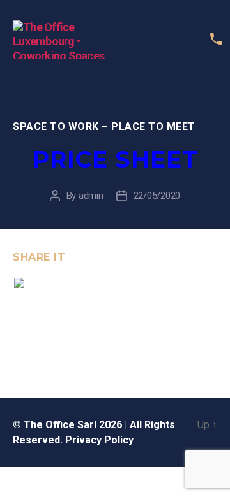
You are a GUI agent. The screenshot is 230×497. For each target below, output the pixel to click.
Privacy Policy (99, 440)
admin (91, 195)
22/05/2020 (157, 195)
